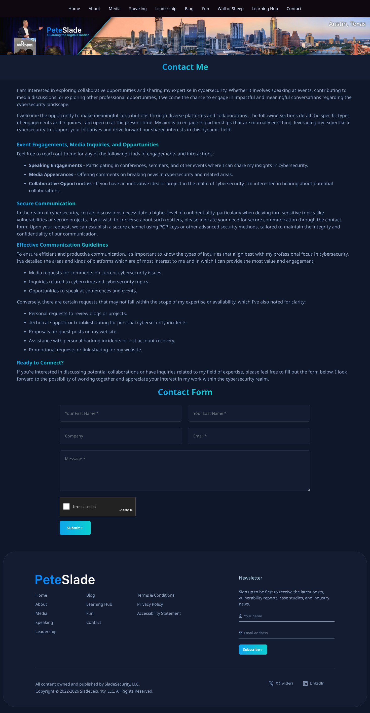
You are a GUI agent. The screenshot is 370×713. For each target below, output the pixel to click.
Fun (205, 8)
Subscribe (251, 649)
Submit (73, 527)
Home (74, 8)
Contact (294, 8)
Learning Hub (265, 8)
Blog (189, 8)
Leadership (165, 8)
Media (115, 8)
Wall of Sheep (231, 8)
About (94, 8)
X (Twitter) (284, 683)
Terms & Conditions (156, 595)
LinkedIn (317, 683)
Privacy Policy (150, 604)
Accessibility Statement (159, 613)
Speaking (138, 8)
